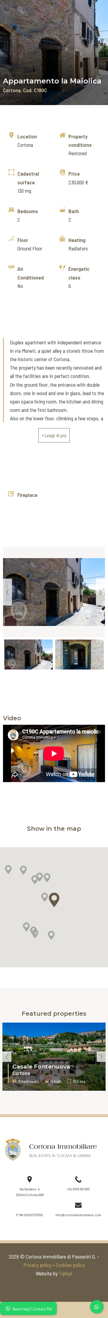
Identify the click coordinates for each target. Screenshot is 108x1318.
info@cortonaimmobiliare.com (78, 1215)
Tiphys (65, 1273)
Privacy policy (37, 1265)
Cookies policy (70, 1265)
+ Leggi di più (54, 435)
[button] (34, 880)
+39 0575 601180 (78, 1189)
